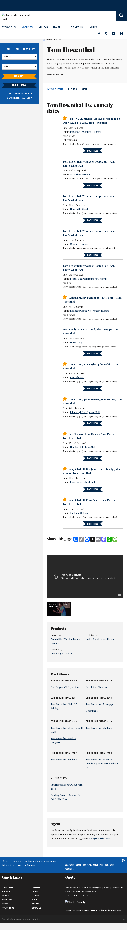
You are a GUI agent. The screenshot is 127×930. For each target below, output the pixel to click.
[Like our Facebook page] (101, 33)
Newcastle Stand (79, 209)
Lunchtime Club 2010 (97, 687)
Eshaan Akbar (77, 297)
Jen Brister (75, 118)
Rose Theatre (77, 377)
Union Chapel (77, 342)
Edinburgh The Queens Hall (85, 412)
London (28, 93)
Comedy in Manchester (93, 865)
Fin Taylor (90, 364)
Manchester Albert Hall (82, 482)
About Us (35, 903)
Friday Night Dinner (61, 653)
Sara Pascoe (79, 122)
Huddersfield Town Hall (83, 447)
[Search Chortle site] (121, 16)
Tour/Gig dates (55, 88)
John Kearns (91, 399)
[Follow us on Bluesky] (123, 33)
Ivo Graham (76, 434)
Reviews (72, 88)
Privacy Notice (8, 907)
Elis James (92, 469)
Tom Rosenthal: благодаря (100, 704)
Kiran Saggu (104, 329)
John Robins (105, 364)
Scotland (27, 97)
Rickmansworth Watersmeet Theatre (89, 310)
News (84, 88)
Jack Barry (108, 297)
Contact (94, 26)
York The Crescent (80, 174)
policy (37, 919)
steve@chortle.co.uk (99, 838)
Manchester (13, 97)
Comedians (28, 26)
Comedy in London (73, 865)
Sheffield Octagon (79, 512)
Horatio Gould (86, 329)
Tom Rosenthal (97, 122)
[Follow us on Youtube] (115, 33)
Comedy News (9, 26)
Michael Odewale (94, 118)
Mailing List (78, 26)
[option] (59, 609)
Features (58, 26)
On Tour (43, 26)
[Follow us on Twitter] (107, 33)
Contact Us (36, 907)
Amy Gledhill (77, 469)
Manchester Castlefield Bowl (85, 131)
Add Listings (7, 899)
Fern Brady (94, 297)
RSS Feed (5, 895)
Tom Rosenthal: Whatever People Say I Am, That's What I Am (102, 763)
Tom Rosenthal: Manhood (99, 727)
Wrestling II (92, 710)
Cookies (5, 903)
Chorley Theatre (79, 244)
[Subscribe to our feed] (122, 860)
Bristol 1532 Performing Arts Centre (88, 278)
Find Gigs (19, 76)
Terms (34, 899)
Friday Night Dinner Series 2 (100, 639)
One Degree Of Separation (65, 687)
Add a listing (19, 85)
